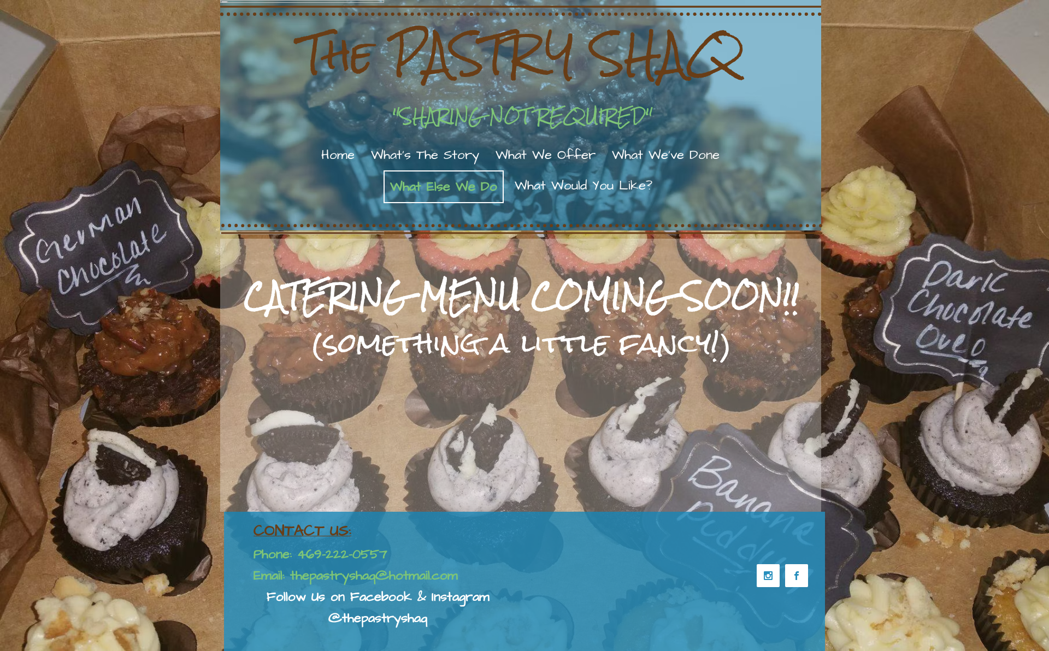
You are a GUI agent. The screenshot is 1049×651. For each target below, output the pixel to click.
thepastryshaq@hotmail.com (374, 575)
